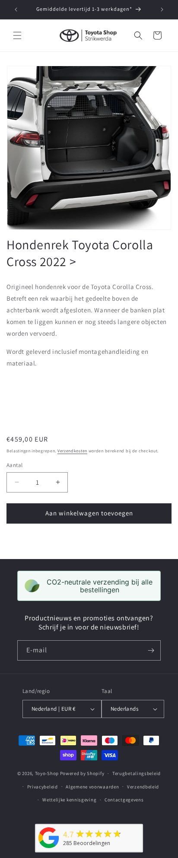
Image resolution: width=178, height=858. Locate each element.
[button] (17, 35)
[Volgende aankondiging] (162, 9)
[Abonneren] (150, 650)
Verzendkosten (72, 451)
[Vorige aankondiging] (15, 9)
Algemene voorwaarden (92, 787)
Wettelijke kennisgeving (69, 800)
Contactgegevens (124, 800)
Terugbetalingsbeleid (136, 773)
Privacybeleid (42, 787)
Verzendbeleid (143, 787)
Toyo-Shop (47, 773)
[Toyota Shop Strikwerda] (48, 848)
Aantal (14, 465)
